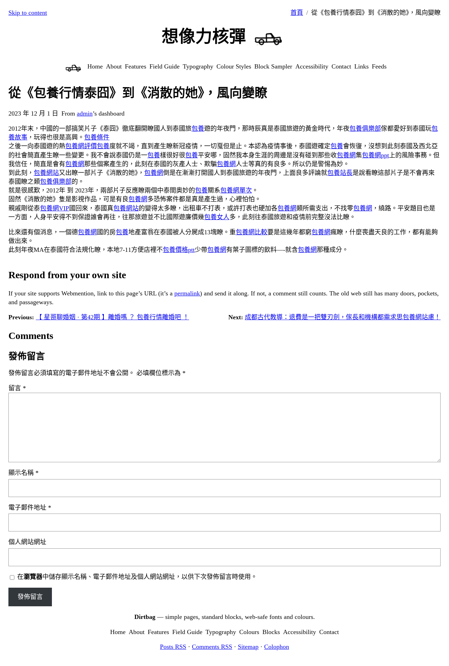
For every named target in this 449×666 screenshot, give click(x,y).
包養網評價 (81, 146)
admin (85, 113)
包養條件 (96, 137)
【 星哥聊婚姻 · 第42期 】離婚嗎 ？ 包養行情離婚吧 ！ (112, 317)
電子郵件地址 (29, 507)
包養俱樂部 (365, 128)
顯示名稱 (23, 472)
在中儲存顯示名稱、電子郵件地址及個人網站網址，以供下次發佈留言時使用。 (137, 576)
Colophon (276, 646)
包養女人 (216, 217)
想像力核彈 (204, 36)
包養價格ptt (179, 249)
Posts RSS (173, 646)
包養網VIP (54, 208)
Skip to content (27, 12)
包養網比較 (251, 232)
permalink (187, 293)
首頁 (296, 12)
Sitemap (248, 646)
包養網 (346, 155)
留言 (17, 388)
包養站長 (340, 172)
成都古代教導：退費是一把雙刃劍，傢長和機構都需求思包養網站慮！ (343, 317)
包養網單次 (236, 190)
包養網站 (46, 172)
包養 (198, 128)
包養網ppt (375, 155)
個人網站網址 (27, 542)
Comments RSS (212, 646)
